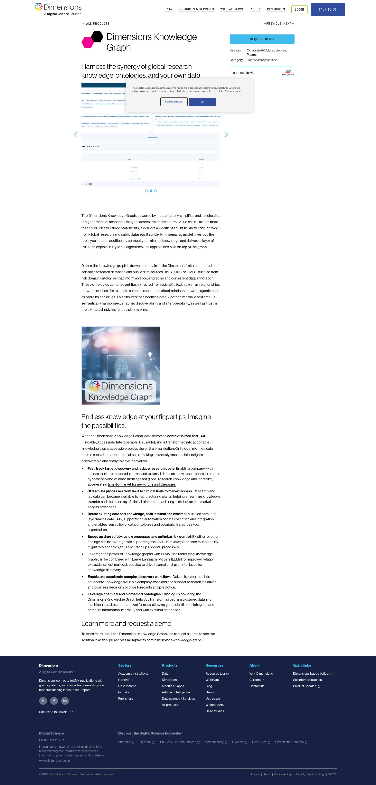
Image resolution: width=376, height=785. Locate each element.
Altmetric (124, 742)
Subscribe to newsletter (56, 712)
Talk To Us (328, 9)
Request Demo (262, 39)
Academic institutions (133, 673)
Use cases (213, 698)
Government (127, 686)
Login (299, 9)
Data (168, 9)
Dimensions (170, 680)
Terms (267, 774)
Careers (255, 680)
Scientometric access (308, 680)
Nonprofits (125, 680)
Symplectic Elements (289, 742)
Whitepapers (215, 705)
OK (202, 101)
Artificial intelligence (176, 692)
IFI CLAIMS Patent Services (178, 742)
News (210, 692)
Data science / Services (178, 698)
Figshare (145, 742)
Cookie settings (283, 774)
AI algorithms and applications (145, 247)
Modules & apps (173, 686)
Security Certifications (308, 774)
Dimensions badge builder (311, 673)
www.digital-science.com (55, 760)
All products (170, 705)
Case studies (215, 711)
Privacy (255, 774)
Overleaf (238, 742)
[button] (75, 135)
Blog (209, 686)
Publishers (125, 698)
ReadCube (259, 742)
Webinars (212, 680)
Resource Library (218, 673)
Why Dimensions (261, 673)
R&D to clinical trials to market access (162, 491)
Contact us (257, 686)
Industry (124, 692)
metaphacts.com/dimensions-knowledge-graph (164, 640)
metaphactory (168, 215)
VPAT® (332, 774)
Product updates (304, 686)
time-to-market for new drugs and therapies (142, 484)
